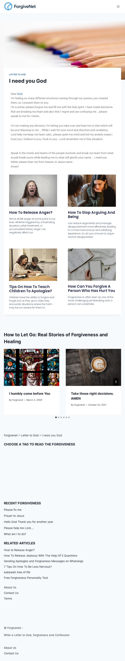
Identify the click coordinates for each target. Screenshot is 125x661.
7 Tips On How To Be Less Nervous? (28, 566)
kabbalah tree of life (17, 572)
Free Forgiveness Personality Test (26, 577)
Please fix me (12, 509)
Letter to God (17, 74)
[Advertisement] (62, 474)
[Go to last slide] (9, 382)
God (19, 93)
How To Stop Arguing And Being (91, 214)
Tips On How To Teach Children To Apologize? (30, 289)
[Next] (115, 382)
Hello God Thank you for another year (28, 521)
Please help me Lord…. (19, 528)
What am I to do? (15, 534)
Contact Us (11, 593)
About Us (10, 587)
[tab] (56, 417)
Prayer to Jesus (14, 515)
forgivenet (17, 400)
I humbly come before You (29, 394)
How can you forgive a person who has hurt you (91, 288)
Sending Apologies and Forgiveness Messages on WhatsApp (43, 561)
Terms (8, 598)
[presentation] (31, 367)
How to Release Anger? (30, 212)
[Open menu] (118, 6)
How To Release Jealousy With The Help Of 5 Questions (40, 555)
